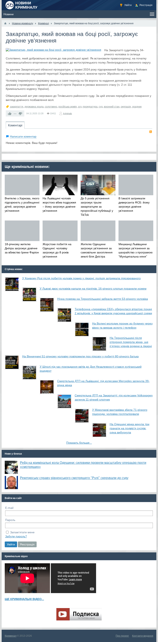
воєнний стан (112, 106)
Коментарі (15, 125)
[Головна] (5, 23)
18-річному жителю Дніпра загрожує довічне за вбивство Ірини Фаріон (22, 248)
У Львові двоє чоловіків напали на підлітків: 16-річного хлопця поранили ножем (93, 288)
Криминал (10, 635)
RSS (150, 132)
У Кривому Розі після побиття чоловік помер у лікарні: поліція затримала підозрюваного (81, 278)
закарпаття (16, 106)
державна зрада (34, 106)
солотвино (51, 106)
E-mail (9, 507)
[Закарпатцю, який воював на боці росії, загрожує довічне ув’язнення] (53, 49)
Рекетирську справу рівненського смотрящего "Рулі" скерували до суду (74, 478)
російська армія (67, 106)
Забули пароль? (16, 536)
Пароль (10, 520)
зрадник (137, 106)
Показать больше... (79, 442)
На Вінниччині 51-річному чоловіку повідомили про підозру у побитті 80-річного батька (80, 356)
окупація (126, 106)
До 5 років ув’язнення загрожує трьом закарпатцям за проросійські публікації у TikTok (97, 206)
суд (101, 106)
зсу (79, 106)
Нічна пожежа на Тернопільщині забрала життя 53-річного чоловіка (102, 298)
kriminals (67, 113)
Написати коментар (23, 136)
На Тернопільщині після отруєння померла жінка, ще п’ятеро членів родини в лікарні (131, 342)
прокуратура (90, 106)
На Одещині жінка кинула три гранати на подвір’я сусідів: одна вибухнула (129, 428)
